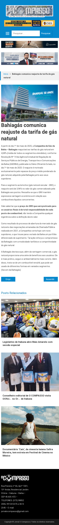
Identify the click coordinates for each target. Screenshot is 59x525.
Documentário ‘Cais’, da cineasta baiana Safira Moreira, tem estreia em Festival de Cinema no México (28, 452)
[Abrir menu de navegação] (7, 33)
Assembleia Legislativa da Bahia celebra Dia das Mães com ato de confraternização (52, 279)
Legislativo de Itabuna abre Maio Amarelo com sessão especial (28, 343)
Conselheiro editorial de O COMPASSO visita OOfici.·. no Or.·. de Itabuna (27, 397)
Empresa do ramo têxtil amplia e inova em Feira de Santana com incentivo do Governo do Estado (10, 279)
